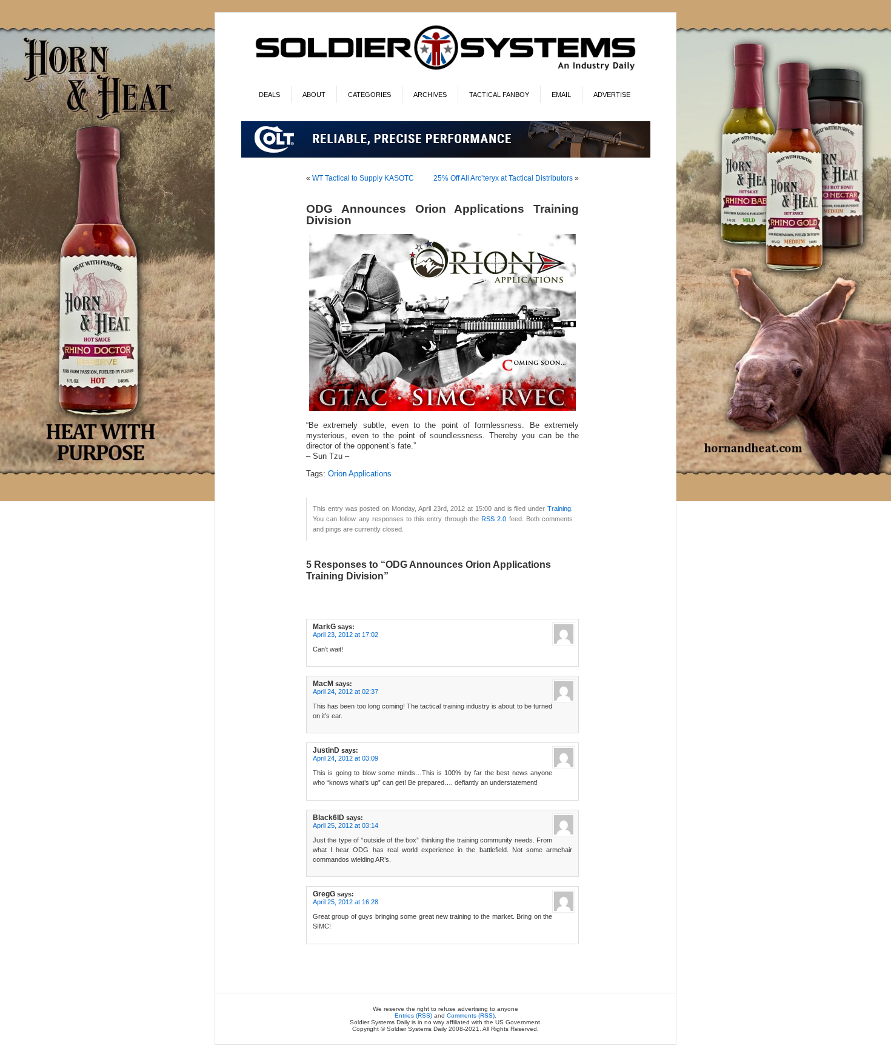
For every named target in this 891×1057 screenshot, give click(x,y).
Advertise (611, 94)
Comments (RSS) (471, 1015)
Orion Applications (360, 474)
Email (561, 94)
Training (559, 508)
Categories (369, 94)
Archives (430, 94)
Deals (269, 94)
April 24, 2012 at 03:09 (345, 758)
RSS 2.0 (493, 518)
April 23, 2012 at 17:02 (345, 634)
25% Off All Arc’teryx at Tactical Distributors (503, 178)
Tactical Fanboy (499, 94)
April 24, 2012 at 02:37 (345, 691)
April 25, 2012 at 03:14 (345, 825)
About (313, 94)
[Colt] (445, 155)
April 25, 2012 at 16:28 (345, 901)
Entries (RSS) (413, 1015)
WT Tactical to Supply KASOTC (363, 178)
